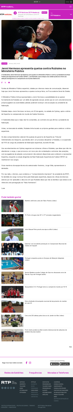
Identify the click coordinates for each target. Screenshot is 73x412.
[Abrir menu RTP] (36, 2)
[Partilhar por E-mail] (9, 82)
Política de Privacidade (8, 405)
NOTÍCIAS (22, 382)
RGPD (55, 396)
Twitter (5, 388)
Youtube (11, 388)
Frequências (35, 372)
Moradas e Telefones (58, 372)
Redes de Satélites (13, 372)
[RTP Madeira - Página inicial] (6, 7)
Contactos (34, 396)
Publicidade (12, 407)
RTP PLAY (33, 382)
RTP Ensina (23, 392)
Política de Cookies (22, 405)
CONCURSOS (34, 390)
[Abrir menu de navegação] (71, 7)
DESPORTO (22, 384)
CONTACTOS (45, 382)
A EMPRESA (57, 382)
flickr (14, 388)
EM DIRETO (34, 384)
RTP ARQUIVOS (23, 390)
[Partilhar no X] (5, 82)
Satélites (45, 394)
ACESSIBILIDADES (47, 392)
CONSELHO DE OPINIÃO (60, 388)
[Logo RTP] (9, 382)
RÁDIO (21, 388)
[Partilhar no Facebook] (1, 82)
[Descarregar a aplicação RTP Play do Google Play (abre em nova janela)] (64, 364)
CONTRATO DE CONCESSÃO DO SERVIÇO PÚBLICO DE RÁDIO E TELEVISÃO (61, 392)
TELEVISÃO (22, 386)
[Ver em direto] (6, 14)
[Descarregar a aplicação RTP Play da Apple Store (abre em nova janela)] (54, 364)
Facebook (2, 388)
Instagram (8, 388)
